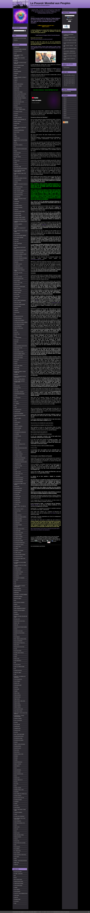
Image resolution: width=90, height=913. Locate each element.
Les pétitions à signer (17, 546)
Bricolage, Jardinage (17, 156)
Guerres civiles (16, 349)
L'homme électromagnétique (18, 413)
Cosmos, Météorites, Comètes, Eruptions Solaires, (20, 231)
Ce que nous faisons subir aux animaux (20, 168)
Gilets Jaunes (16, 339)
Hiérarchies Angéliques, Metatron (19, 353)
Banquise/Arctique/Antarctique (19, 130)
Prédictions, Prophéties (18, 718)
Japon (15, 399)
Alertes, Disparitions (17, 67)
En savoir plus (66, 911)
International (16, 374)
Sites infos (16, 781)
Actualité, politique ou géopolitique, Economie (19, 58)
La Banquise (16, 424)
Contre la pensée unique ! (18, 885)
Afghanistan (16, 60)
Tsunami (15, 814)
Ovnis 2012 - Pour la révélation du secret (20, 893)
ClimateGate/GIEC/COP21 (18, 194)
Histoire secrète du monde (18, 355)
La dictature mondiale (17, 428)
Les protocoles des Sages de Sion (19, 558)
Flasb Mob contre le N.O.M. (18, 316)
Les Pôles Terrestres (17, 552)
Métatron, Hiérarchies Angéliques (19, 610)
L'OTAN (15, 420)
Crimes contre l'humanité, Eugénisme (20, 235)
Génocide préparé (18, 337)
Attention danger (16, 123)
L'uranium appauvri (17, 422)
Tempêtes (15, 803)
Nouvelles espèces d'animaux (19, 652)
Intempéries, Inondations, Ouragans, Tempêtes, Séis (20, 372)
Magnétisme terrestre (17, 590)
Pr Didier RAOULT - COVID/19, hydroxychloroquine (19, 716)
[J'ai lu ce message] (88, 911)
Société (15, 785)
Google (15, 343)
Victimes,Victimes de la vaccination (19, 842)
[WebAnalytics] (65, 126)
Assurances (16, 113)
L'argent (15, 407)
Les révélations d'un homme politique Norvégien (20, 563)
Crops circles (16, 241)
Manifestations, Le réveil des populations (20, 594)
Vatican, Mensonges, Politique (19, 834)
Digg (50, 541)
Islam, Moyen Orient (17, 387)
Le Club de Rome (17, 475)
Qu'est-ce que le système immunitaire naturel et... (70, 53)
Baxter (15, 134)
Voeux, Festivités (17, 852)
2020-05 (65, 111)
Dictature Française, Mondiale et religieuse (19, 270)
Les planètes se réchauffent (18, 550)
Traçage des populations (18, 812)
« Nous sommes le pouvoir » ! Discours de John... (70, 56)
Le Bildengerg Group (17, 463)
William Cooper (16, 862)
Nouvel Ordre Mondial (17, 650)
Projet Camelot (16, 895)
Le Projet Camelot (17, 498)
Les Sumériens (16, 575)
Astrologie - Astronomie (18, 117)
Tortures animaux (17, 807)
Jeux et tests (16, 401)
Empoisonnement (17, 284)
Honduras (15, 363)
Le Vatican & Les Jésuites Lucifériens (20, 516)
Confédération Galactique (18, 207)
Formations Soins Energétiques (19, 320)
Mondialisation (16, 614)
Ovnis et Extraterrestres (18, 679)
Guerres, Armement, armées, (19, 351)
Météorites (16, 612)
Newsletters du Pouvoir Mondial (19, 632)
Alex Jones (16, 69)
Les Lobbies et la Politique (18, 536)
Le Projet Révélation (17, 502)
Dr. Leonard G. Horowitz (18, 276)
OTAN (15, 674)
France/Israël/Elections (18, 326)
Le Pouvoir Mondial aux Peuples (50, 3)
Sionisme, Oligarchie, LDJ (18, 779)
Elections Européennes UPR (18, 278)
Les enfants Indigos (17, 530)
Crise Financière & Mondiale (18, 237)
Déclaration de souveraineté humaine (20, 250)
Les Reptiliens (16, 560)
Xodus (15, 903)
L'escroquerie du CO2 (17, 409)
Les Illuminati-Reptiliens (18, 534)
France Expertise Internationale (19, 324)
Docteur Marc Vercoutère (18, 272)
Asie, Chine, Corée (17, 103)
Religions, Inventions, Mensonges (19, 744)
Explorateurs (16, 310)
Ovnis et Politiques (17, 681)
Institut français (16, 369)
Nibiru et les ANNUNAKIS (18, 640)
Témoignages (16, 801)
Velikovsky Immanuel (17, 836)
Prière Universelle (17, 724)
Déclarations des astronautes (19, 252)
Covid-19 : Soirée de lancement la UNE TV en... (70, 43)
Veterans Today (16, 840)
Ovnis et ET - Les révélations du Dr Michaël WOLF (20, 677)
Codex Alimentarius (17, 196)
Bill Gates (15, 142)
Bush (15, 158)
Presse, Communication (18, 720)
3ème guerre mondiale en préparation (20, 49)
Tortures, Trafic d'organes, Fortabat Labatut (20, 810)
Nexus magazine (17, 889)
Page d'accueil (35, 10)
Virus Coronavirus (17, 846)
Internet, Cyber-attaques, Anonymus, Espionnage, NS (20, 376)
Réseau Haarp (16, 750)
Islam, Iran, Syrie (17, 385)
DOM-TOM (16, 274)
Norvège (15, 648)
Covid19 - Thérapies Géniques (20, 109)
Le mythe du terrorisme (18, 490)
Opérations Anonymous (18, 670)
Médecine (15, 604)
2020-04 (65, 113)
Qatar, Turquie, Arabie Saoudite (19, 734)
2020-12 (65, 105)
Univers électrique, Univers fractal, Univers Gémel (19, 818)
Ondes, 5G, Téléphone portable (19, 666)
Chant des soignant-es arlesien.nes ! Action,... (69, 59)
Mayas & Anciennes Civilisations (19, 602)
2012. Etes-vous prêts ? (18, 871)
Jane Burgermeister (17, 397)
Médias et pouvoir (17, 606)
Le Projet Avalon (16, 494)
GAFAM (15, 330)
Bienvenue (16, 40)
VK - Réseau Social (17, 850)
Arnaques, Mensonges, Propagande (20, 97)
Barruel (15, 877)
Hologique (15, 887)
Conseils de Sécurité (17, 213)
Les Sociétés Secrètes (17, 573)
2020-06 (65, 109)
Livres (15, 583)
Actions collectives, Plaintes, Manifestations (18, 55)
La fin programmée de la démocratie (20, 432)
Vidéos (15, 844)
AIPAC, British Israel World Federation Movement (20, 63)
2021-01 (65, 103)
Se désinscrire (70, 19)
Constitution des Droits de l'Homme (19, 219)
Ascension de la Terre (17, 99)
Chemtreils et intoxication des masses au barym (20, 184)
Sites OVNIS (16, 783)
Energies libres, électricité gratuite (19, 286)
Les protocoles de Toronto (18, 556)
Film (15, 314)
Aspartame (16, 105)
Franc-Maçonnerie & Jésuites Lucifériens (20, 322)
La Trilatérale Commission (18, 453)
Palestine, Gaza (16, 683)
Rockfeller (35, 539)
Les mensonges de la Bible (18, 540)
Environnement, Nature (18, 290)
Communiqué (16, 203)
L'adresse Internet (66, 67)
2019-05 (65, 115)
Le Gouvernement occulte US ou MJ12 (20, 461)
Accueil (15, 53)
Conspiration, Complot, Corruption (19, 217)
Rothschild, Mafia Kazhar (42, 539)
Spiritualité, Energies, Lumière (19, 789)
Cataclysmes (16, 164)
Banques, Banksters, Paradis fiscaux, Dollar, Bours (20, 128)
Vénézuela (16, 838)
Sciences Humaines (17, 771)
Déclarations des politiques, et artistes (20, 254)
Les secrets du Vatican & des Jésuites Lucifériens (20, 565)
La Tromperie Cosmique (18, 455)
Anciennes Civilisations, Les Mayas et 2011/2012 (20, 77)
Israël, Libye (16, 389)
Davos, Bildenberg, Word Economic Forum (20, 248)
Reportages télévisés (17, 746)
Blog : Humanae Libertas (18, 879)
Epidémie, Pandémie (17, 292)
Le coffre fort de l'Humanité (18, 479)
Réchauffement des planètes (18, 740)
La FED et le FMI (17, 430)
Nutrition (15, 656)
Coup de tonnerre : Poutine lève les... (69, 51)
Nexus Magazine (17, 636)
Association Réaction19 (18, 107)
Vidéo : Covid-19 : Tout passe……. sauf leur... (70, 46)
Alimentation (16, 73)
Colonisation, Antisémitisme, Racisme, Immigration (20, 199)
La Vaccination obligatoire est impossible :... (70, 40)
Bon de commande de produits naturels (20, 148)
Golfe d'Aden (16, 341)
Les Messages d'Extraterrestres (19, 542)
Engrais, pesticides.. (17, 288)
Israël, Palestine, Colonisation (19, 391)
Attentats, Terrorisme (17, 121)
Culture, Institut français (18, 243)
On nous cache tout (17, 664)
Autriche (15, 125)
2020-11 (65, 107)
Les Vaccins (16, 579)
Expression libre (16, 312)
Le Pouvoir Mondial (17, 492)
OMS (15, 662)
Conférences (16, 209)
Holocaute (15, 361)
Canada (15, 162)
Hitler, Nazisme (16, 359)
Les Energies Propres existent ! (19, 528)
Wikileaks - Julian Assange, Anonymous (20, 860)
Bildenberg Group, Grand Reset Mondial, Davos (20, 140)
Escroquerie (16, 298)
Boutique (15, 150)
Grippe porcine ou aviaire (18, 347)
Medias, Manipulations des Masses (19, 608)
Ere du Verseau (16, 294)
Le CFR (15, 469)
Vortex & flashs (16, 856)
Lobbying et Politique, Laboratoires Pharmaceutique (19, 586)
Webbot (15, 858)
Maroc (15, 600)
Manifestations (16, 592)
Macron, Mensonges (17, 588)
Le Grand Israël (16, 486)
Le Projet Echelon (17, 500)
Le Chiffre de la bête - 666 (18, 473)
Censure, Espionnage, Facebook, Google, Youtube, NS (19, 171)
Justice (15, 405)
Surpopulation (16, 791)
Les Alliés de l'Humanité (18, 520)
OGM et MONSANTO (17, 660)
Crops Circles (16, 239)
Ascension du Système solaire (19, 101)
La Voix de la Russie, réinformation (19, 457)
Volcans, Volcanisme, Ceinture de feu (20, 854)
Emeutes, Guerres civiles (18, 282)
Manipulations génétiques (18, 596)
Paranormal (16, 687)
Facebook (54, 541)
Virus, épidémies (17, 848)
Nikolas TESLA (16, 644)
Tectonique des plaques (18, 799)
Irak (14, 383)
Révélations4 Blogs (17, 899)
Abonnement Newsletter (18, 51)
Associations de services (18, 111)
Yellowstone (16, 864)
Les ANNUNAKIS (17, 522)
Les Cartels (16, 526)
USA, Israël (56, 539)
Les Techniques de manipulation (19, 577)
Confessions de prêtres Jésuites (19, 211)
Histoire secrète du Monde (18, 357)
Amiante (15, 75)
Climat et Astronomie (17, 188)
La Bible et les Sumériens (18, 426)
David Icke (16, 245)
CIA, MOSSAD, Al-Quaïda (18, 186)
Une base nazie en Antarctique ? (19, 816)
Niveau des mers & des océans (19, 646)
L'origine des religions (17, 418)
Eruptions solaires (17, 296)
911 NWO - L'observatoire (18, 873)
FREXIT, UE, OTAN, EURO (18, 328)
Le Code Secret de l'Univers (18, 477)
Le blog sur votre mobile (18, 465)
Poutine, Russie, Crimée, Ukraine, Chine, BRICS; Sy (20, 713)
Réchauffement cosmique (18, 738)
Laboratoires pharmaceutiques (19, 459)
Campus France (16, 160)
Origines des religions (17, 672)
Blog (15, 146)
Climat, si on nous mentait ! (18, 192)
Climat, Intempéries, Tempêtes (19, 190)
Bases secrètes (16, 132)
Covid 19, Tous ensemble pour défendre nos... (70, 49)
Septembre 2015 (17, 777)
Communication (16, 201)
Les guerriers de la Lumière (18, 532)
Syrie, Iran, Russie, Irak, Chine (19, 797)
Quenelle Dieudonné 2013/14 (18, 736)
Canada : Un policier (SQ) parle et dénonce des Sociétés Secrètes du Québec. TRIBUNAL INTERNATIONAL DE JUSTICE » (47, 12)
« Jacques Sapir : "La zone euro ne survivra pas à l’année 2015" (46, 9)
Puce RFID (16, 732)
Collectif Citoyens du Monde (18, 883)
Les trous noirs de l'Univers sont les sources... (69, 37)
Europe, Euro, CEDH (17, 302)
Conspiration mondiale (17, 215)
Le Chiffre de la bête (17, 471)
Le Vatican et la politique (18, 518)
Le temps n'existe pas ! (18, 514)
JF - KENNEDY (16, 403)
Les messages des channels (18, 544)
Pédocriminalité (16, 689)
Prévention (16, 722)
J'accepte (15, 395)
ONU (15, 668)
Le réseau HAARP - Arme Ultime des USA (20, 506)
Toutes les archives (67, 117)
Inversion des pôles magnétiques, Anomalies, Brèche (19, 381)
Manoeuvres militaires (17, 598)
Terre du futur (16, 901)
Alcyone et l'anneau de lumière (19, 65)
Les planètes (16, 548)
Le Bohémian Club (17, 467)
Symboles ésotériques (17, 795)
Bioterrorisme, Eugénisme (18, 144)
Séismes (15, 775)
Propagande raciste (17, 728)
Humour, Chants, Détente (18, 365)
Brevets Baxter (16, 154)
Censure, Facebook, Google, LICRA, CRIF (20, 174)
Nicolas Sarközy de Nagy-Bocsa (19, 642)
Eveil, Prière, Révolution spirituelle (19, 304)
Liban (15, 581)
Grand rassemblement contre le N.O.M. (20, 345)
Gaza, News (16, 332)
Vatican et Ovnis (16, 832)
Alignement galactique (17, 71)
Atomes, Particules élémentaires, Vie (20, 119)
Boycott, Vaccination (17, 152)
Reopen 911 (16, 897)
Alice (15, 875)
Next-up (15, 634)
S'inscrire (70, 17)
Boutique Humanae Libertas (18, 881)
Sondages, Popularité (17, 787)
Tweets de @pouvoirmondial (66, 91)
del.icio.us (39, 541)
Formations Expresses (18, 318)
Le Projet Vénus (16, 504)
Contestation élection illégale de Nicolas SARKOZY (20, 221)
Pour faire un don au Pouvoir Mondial (20, 38)
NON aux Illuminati (17, 891)
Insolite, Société (16, 367)
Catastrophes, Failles (17, 166)
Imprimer (44, 541)
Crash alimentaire (17, 233)
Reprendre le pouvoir (17, 748)
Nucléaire (15, 654)
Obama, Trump (16, 658)
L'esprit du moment (17, 411)
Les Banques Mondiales (18, 524)
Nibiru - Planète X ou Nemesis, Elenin (20, 638)
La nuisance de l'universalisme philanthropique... (68, 35)
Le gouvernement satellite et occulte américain (20, 484)
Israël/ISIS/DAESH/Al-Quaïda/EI (19, 393)
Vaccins (15, 830)
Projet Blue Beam (17, 726)
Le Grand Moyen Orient (18, 488)
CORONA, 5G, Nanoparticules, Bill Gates (19, 228)
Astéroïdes (16, 115)
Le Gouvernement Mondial (18, 481)
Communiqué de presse (18, 205)
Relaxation (16, 742)
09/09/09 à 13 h (16, 47)
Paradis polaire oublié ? (18, 685)
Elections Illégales (17, 280)
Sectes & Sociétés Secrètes (18, 773)
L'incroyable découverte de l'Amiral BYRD (19, 416)
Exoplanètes (16, 308)
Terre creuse (16, 805)
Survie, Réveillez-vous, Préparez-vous (20, 793)
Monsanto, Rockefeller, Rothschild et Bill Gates (20, 616)
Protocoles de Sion (17, 730)
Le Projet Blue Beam (17, 496)
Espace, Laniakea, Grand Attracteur (20, 300)
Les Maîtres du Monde (17, 538)
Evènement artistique (17, 306)
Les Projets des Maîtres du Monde (19, 554)
